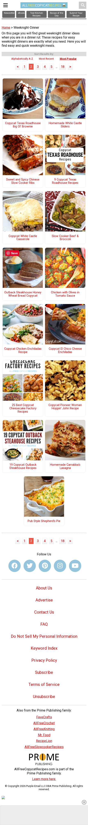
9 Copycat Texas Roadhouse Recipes (65, 181)
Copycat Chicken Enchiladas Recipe (23, 350)
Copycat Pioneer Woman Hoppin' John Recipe (65, 407)
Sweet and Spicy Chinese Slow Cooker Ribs (22, 181)
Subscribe (44, 672)
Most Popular (68, 58)
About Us (44, 588)
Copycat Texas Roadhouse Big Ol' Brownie (23, 125)
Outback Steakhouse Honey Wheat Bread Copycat (22, 294)
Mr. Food (44, 735)
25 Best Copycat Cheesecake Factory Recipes (22, 408)
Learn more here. (44, 779)
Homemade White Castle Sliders (65, 125)
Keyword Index (44, 648)
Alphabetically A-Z (22, 58)
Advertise (44, 600)
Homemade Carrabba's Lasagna (65, 466)
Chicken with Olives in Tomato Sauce (65, 294)
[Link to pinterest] (45, 566)
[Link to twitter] (30, 566)
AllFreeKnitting (44, 729)
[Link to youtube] (75, 566)
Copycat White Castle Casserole (23, 238)
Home (6, 28)
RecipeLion (44, 741)
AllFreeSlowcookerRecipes (44, 747)
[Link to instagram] (60, 566)
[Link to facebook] (14, 566)
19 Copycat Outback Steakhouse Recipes (22, 466)
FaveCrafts (44, 717)
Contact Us (44, 612)
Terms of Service (44, 684)
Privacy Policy (44, 660)
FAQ (44, 624)
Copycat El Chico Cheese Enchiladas (65, 350)
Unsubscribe (44, 696)
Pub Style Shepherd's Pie (44, 521)
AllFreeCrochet (44, 723)
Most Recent (46, 58)
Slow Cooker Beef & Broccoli (65, 238)
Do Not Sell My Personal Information (44, 636)
